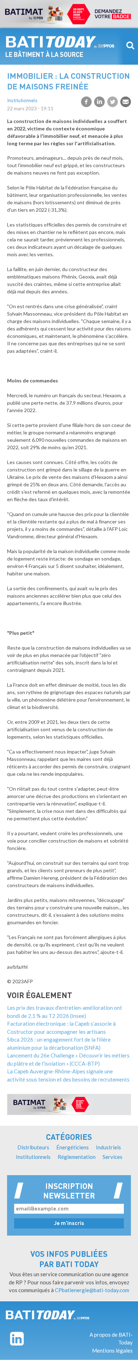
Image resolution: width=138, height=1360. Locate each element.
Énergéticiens (72, 1147)
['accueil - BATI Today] (47, 1315)
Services (112, 1157)
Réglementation (77, 1157)
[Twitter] (112, 101)
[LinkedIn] (99, 101)
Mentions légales (112, 1350)
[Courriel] (125, 101)
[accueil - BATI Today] (60, 42)
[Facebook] (86, 101)
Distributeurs (33, 1147)
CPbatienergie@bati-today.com (92, 1290)
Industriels (108, 1147)
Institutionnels (22, 101)
